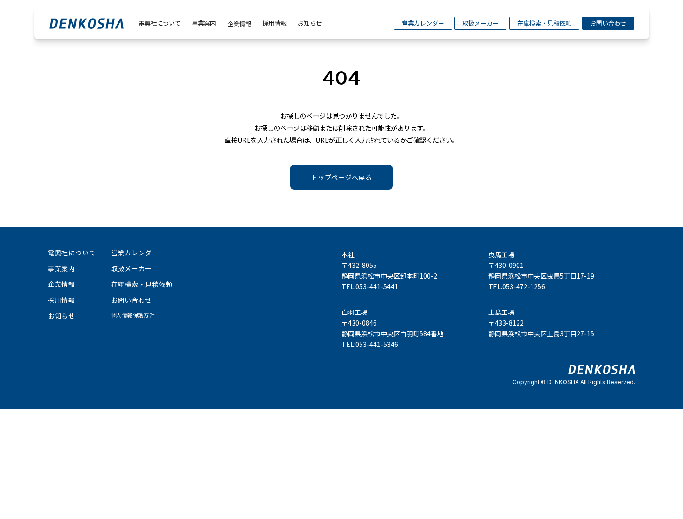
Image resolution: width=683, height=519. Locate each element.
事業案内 (204, 23)
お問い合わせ (608, 23)
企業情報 (239, 23)
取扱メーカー (480, 23)
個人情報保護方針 (133, 315)
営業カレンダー (423, 23)
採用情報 (275, 23)
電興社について (159, 23)
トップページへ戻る (341, 177)
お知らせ (310, 23)
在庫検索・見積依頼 (544, 23)
